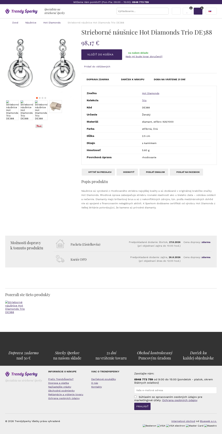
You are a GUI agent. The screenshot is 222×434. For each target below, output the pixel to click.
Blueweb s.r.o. (208, 421)
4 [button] (45, 98)
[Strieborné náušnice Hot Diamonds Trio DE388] (41, 63)
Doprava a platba (58, 383)
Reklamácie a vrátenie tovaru (65, 394)
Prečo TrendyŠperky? (61, 379)
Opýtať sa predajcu (100, 172)
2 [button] (40, 98)
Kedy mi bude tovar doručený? (144, 56)
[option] (41, 63)
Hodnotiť (128, 172)
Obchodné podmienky (61, 390)
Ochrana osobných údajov (64, 398)
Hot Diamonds (150, 93)
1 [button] (37, 98)
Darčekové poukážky (103, 379)
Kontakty (96, 386)
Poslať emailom (155, 172)
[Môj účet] (176, 11)
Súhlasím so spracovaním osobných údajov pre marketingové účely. (168, 398)
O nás (94, 383)
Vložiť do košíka (100, 54)
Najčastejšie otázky (59, 386)
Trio (144, 100)
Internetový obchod (183, 421)
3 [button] (42, 98)
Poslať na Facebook (188, 172)
